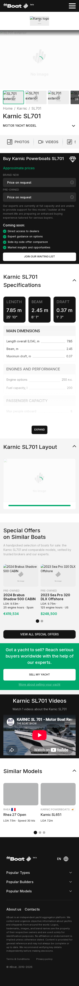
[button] (39, 59)
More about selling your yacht (39, 684)
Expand (39, 429)
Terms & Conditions (18, 959)
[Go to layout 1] (39, 505)
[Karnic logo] (39, 21)
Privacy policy (44, 959)
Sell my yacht (39, 674)
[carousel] (39, 68)
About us (13, 909)
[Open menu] (72, 5)
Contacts (32, 909)
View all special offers (39, 634)
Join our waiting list (39, 256)
